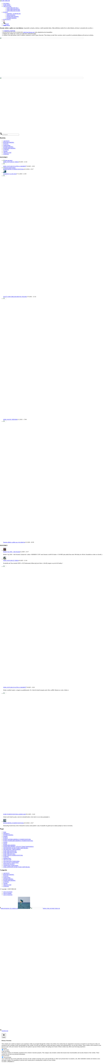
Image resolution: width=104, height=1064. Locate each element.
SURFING (6, 149)
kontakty (5, 836)
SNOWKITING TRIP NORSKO (12, 849)
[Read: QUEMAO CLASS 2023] (4, 172)
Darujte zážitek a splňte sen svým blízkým (14, 542)
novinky (5, 842)
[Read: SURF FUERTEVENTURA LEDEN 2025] (4, 693)
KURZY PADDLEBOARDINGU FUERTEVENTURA (18, 840)
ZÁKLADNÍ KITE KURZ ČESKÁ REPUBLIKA (16, 867)
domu (4, 832)
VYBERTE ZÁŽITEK (9, 30)
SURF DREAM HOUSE (9, 851)
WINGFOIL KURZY (9, 864)
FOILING (6, 144)
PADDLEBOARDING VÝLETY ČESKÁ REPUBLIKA (18, 846)
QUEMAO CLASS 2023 (9, 174)
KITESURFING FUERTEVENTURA (13, 169)
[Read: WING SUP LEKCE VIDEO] (8, 160)
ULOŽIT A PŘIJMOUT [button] (8, 1061)
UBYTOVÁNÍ (7, 152)
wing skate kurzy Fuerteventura (11, 861)
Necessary (6, 1049)
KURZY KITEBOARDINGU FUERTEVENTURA (17, 839)
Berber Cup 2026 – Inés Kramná (11, 551)
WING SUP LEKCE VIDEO (11, 162)
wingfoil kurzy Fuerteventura (10, 865)
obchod (5, 843)
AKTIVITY (6, 141)
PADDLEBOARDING (9, 148)
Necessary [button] (4, 1048)
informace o (6, 833)
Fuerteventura (6, 145)
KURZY (5, 838)
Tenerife (5, 151)
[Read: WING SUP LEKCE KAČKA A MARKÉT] (4, 163)
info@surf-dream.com (29, 32)
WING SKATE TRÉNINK (10, 419)
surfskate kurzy (7, 858)
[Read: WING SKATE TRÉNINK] (4, 298)
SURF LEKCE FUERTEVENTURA (13, 855)
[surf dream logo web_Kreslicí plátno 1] (5, 0)
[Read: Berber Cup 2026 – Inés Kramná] (4, 550)
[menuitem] (53, 3)
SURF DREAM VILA (9, 854)
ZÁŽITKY (6, 154)
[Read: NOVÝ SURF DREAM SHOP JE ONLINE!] (4, 175)
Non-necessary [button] (5, 1055)
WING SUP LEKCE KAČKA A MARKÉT (14, 166)
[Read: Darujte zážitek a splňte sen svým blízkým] (4, 421)
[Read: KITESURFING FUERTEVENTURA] (9, 167)
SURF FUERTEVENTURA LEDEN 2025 (14, 814)
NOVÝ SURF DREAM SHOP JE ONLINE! (15, 296)
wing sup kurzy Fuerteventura (11, 862)
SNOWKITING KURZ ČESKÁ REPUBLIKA (15, 848)
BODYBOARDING (8, 142)
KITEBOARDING (8, 146)
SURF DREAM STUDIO (10, 852)
